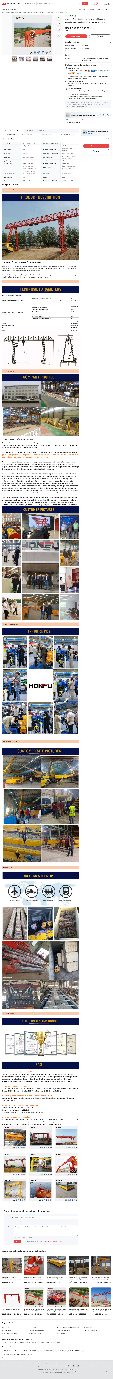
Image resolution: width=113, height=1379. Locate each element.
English (15, 1366)
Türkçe (91, 1366)
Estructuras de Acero (35, 1333)
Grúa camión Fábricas (20, 1350)
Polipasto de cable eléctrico (63, 1330)
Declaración (31, 1364)
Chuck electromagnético (90, 1330)
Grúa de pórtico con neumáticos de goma (67, 1327)
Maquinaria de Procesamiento (13, 12)
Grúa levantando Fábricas (75, 1350)
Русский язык (41, 1366)
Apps (99, 9)
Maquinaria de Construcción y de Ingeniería (33, 12)
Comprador (82, 9)
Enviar (17, 1242)
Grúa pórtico (32, 1327)
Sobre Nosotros (23, 1364)
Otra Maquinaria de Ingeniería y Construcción (56, 12)
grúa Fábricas (7, 1350)
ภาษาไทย (85, 1366)
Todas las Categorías (10, 9)
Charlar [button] (101, 36)
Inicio (3, 12)
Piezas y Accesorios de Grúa (9, 1333)
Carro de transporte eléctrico (37, 1330)
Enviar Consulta (76, 36)
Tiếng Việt (97, 1366)
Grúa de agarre (88, 1327)
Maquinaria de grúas (47, 1350)
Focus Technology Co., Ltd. (53, 1369)
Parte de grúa (60, 1350)
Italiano (48, 1366)
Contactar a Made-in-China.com (67, 1364)
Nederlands (60, 1366)
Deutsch (53, 1366)
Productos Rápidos (81, 1364)
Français (34, 1366)
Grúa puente (5, 1327)
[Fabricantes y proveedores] (11, 3)
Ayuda (92, 9)
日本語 (76, 1366)
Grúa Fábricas (34, 1350)
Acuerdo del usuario (41, 1364)
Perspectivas (91, 1364)
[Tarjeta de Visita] (108, 138)
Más (3, 1358)
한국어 (71, 1366)
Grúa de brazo (6, 1330)
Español (21, 1366)
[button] (73, 134)
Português (27, 1366)
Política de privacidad (52, 1364)
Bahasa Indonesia (105, 1366)
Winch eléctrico (60, 1333)
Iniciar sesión (107, 4)
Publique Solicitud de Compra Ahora (55, 1241)
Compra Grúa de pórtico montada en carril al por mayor (18, 1354)
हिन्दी (80, 1366)
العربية (66, 1366)
